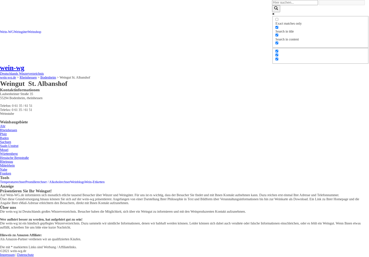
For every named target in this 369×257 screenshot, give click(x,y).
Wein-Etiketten (95, 182)
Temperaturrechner (12, 182)
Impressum (7, 255)
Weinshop (34, 32)
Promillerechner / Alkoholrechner (47, 182)
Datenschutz (25, 255)
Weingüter (21, 32)
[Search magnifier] (276, 8)
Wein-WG (7, 32)
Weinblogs (77, 182)
